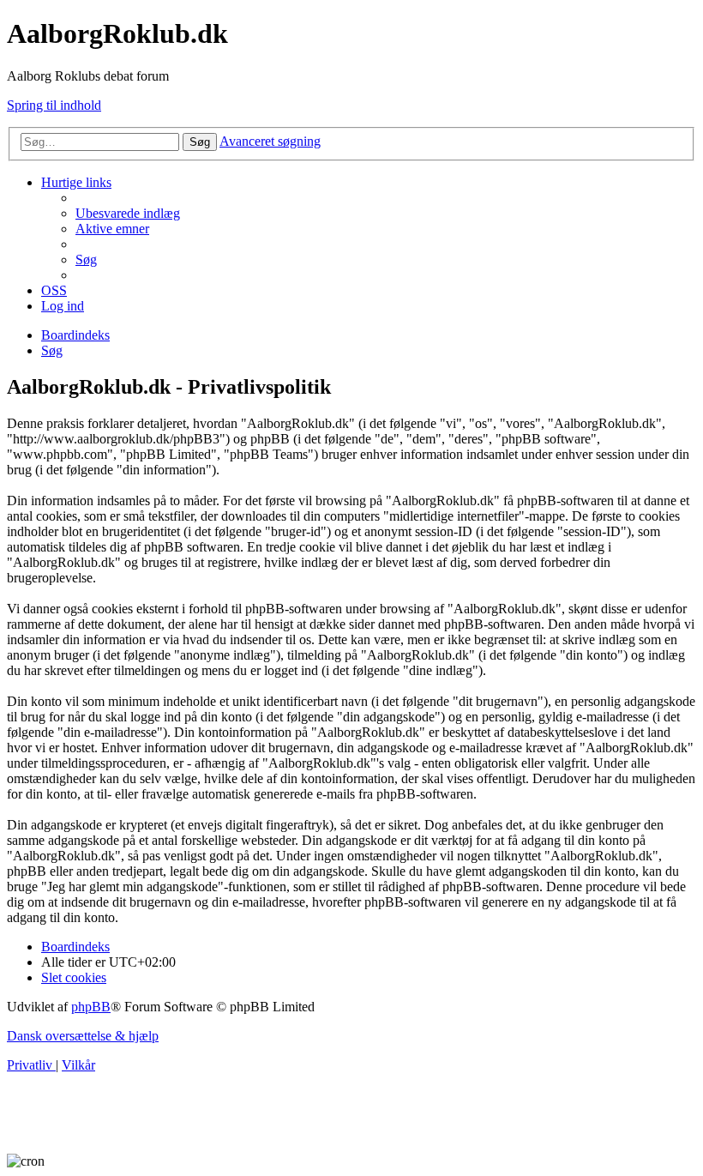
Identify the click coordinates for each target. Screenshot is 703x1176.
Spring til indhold (54, 105)
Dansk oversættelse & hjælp (83, 1035)
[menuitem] (127, 213)
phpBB (91, 1006)
